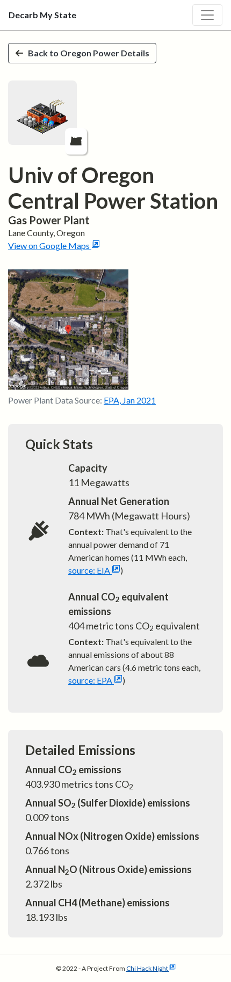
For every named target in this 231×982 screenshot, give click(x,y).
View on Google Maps (49, 245)
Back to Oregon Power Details (88, 53)
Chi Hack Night (147, 968)
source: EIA (89, 570)
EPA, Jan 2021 (130, 400)
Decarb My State (42, 15)
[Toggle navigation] (207, 15)
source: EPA (90, 680)
